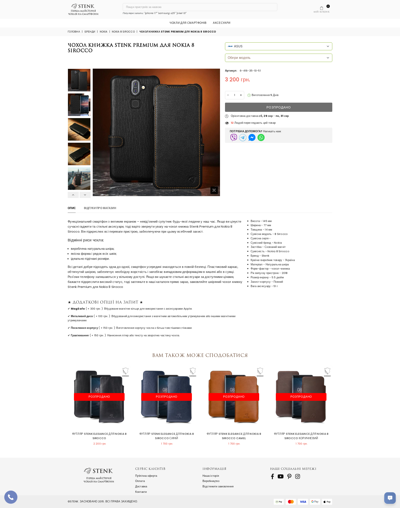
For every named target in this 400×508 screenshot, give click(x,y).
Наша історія (210, 476)
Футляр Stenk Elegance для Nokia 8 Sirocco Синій (166, 436)
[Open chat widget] (390, 498)
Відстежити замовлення (218, 486)
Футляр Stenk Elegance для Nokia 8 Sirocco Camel (234, 436)
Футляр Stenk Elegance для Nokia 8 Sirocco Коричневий (301, 436)
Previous (73, 195)
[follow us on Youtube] (280, 476)
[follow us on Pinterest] (289, 476)
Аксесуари (221, 23)
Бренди (90, 31)
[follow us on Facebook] (272, 476)
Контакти (141, 492)
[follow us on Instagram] (297, 476)
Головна (74, 31)
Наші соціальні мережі (293, 469)
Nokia (103, 31)
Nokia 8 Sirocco (123, 31)
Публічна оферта (146, 476)
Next (85, 195)
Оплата (140, 481)
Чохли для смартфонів (188, 23)
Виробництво (210, 481)
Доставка (141, 486)
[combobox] (278, 46)
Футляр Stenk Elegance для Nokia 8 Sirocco (99, 436)
